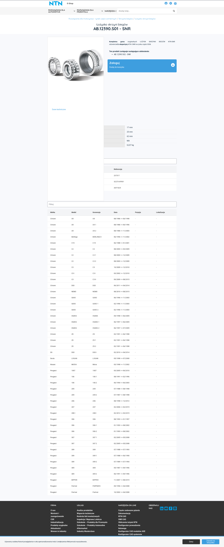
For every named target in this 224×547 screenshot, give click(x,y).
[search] (174, 11)
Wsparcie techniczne (85, 513)
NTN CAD (122, 516)
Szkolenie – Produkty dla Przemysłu (92, 522)
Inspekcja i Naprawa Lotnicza (89, 519)
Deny (191, 542)
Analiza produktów (85, 510)
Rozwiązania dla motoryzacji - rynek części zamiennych (93, 19)
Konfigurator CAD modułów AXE (131, 531)
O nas (53, 510)
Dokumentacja (124, 513)
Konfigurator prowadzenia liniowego (129, 526)
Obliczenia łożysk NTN (127, 522)
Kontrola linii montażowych (88, 516)
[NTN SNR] (55, 3)
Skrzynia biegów (126, 19)
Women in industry (58, 531)
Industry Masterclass (85, 531)
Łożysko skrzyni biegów (145, 19)
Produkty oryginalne (59, 525)
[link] (166, 4)
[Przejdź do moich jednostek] (170, 4)
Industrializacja (57, 522)
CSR (52, 519)
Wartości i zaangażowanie (57, 515)
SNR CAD (122, 519)
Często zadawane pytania (129, 510)
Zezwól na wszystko (210, 542)
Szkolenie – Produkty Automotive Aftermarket (91, 526)
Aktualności (56, 528)
